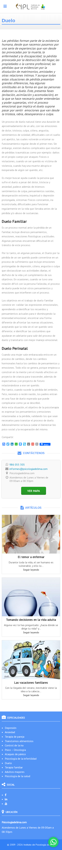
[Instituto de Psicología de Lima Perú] (31, 6)
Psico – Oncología (15, 750)
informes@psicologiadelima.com (28, 469)
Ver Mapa (33, 491)
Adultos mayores (14, 772)
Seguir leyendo (31, 569)
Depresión (10, 728)
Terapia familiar (14, 767)
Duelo (8, 763)
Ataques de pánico (15, 754)
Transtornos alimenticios (19, 741)
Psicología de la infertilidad (21, 758)
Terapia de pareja (14, 736)
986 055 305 (17, 464)
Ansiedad (10, 732)
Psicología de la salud (17, 776)
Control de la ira (14, 745)
